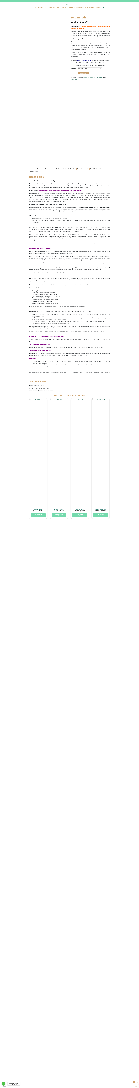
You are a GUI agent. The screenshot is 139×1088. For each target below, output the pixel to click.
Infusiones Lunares (88, 77)
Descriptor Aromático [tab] (96, 168)
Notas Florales (75, 79)
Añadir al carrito (83, 73)
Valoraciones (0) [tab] (34, 171)
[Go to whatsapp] (3, 1084)
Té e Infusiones (39, 7)
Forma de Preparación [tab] (83, 168)
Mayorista (99, 7)
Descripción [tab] (33, 168)
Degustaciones (79, 7)
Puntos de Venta (67, 7)
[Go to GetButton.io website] (3, 1086)
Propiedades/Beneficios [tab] (69, 168)
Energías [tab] (48, 168)
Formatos (73, 68)
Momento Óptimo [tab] (57, 168)
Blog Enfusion (89, 7)
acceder (35, 390)
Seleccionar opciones (38, 515)
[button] (104, 7)
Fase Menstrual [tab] (41, 168)
